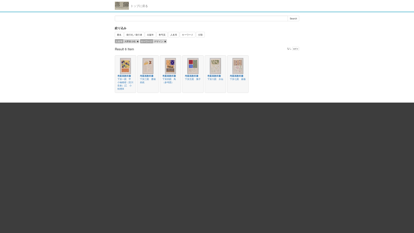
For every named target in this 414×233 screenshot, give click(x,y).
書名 (119, 34)
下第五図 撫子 (193, 79)
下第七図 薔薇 (238, 79)
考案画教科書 (124, 75)
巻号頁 (162, 34)
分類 (200, 34)
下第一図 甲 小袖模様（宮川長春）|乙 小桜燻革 (125, 83)
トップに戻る (139, 6)
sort (295, 48)
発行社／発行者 (134, 34)
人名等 (173, 34)
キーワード (187, 34)
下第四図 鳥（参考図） (169, 80)
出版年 (150, 34)
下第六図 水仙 (215, 79)
